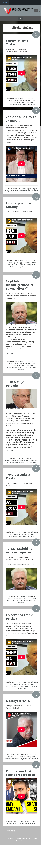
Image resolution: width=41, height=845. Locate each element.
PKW (33, 458)
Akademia (21, 98)
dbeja (26, 841)
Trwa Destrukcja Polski (18, 476)
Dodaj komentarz (29, 104)
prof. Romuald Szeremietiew (22, 600)
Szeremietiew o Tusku (17, 42)
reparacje (21, 823)
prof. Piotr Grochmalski (18, 191)
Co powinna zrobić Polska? (19, 617)
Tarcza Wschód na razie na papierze (19, 550)
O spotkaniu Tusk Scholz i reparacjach (20, 773)
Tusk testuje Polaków (15, 384)
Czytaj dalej (11, 353)
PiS (30, 458)
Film (18, 189)
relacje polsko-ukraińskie (23, 686)
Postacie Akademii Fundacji (16, 102)
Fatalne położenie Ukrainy (19, 205)
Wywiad (16, 100)
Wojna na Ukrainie (27, 267)
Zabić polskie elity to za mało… (21, 118)
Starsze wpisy (9, 831)
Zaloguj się (4, 2)
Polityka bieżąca (30, 100)
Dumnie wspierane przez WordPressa (17, 838)
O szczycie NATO (18, 701)
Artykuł (28, 596)
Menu (20, 19)
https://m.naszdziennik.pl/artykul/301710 (21, 564)
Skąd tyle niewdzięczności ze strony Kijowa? (20, 284)
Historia (23, 189)
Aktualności (21, 596)
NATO (29, 754)
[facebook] (36, 10)
